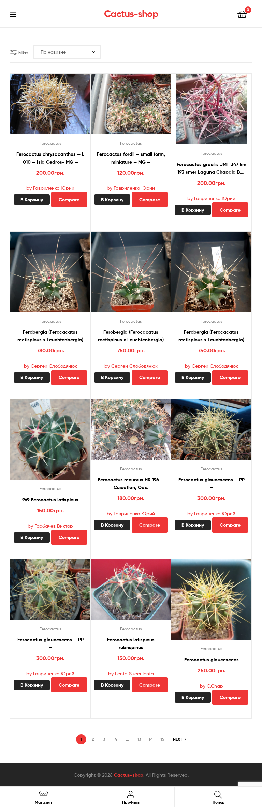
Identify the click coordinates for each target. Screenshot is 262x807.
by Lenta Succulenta (131, 673)
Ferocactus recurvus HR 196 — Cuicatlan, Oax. (131, 483)
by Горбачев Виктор (50, 526)
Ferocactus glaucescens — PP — (211, 483)
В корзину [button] (31, 200)
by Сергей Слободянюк (50, 366)
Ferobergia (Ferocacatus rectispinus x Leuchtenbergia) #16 (131, 336)
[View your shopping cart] (242, 14)
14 (151, 739)
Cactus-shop (131, 13)
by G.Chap (211, 686)
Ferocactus (50, 143)
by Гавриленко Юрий (50, 188)
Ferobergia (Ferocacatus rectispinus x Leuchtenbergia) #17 (50, 336)
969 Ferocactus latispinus (50, 500)
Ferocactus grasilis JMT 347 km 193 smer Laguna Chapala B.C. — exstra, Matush (211, 168)
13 (139, 739)
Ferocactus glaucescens (211, 660)
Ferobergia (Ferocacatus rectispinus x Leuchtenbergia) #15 (211, 336)
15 (162, 739)
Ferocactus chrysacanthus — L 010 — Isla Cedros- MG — (50, 158)
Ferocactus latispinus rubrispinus (131, 643)
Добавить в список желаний (41, 107)
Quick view (58, 107)
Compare (69, 200)
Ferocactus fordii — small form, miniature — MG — (131, 158)
